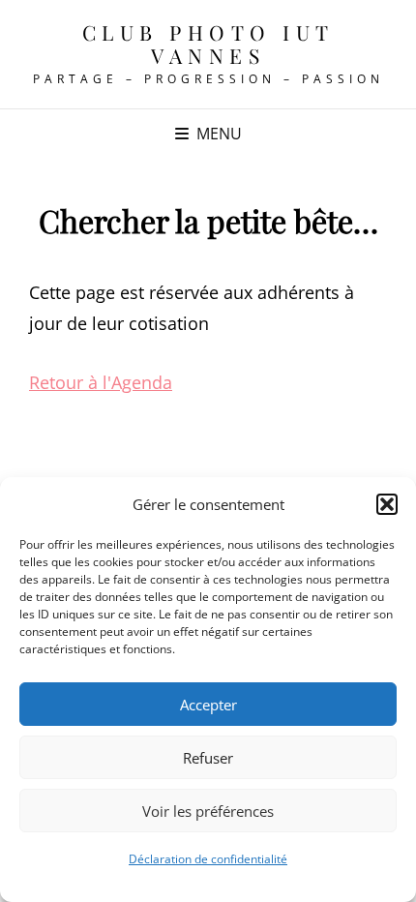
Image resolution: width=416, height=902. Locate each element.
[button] (387, 504)
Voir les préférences (208, 811)
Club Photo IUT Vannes (208, 43)
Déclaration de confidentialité (208, 859)
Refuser (208, 757)
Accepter (208, 704)
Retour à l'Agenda (100, 382)
